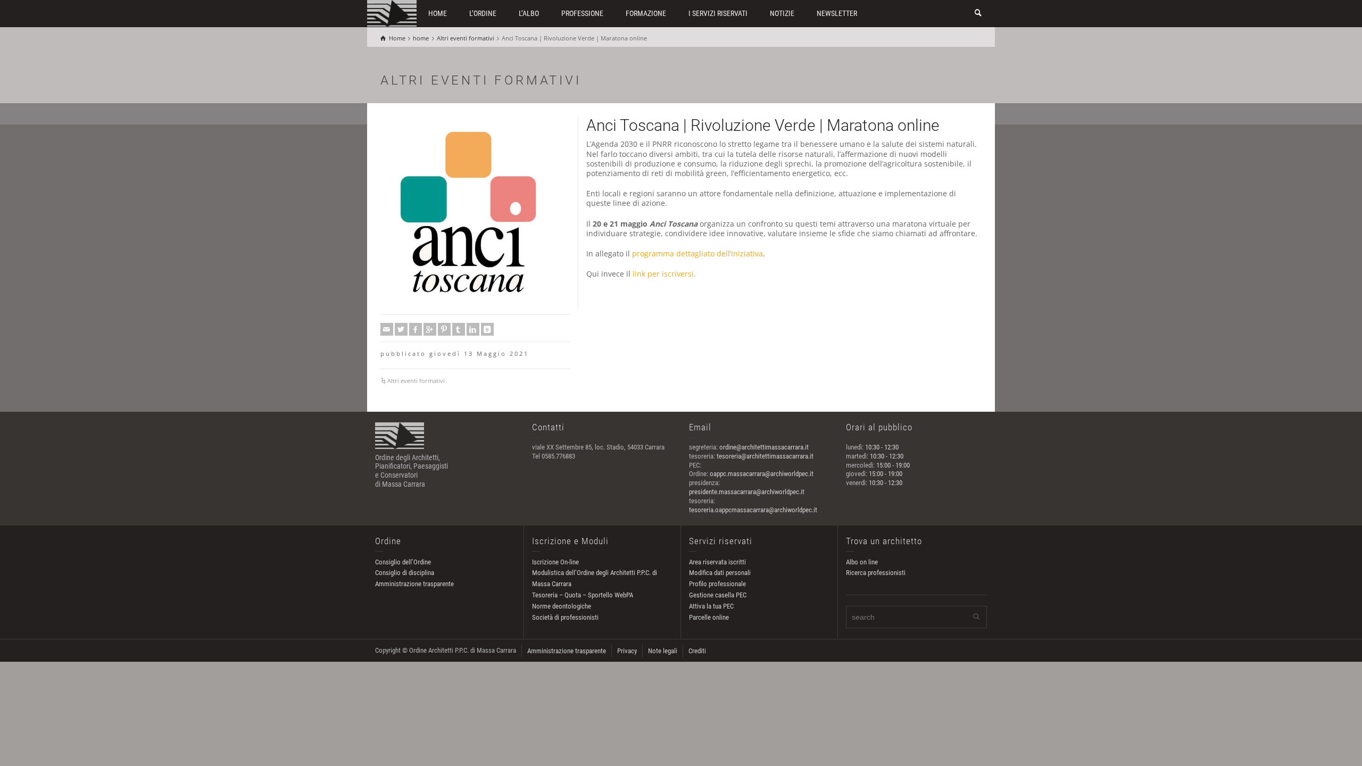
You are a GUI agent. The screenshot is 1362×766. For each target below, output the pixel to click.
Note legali (662, 651)
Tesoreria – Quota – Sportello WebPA (582, 595)
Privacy (627, 651)
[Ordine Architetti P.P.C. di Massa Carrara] (392, 12)
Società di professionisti (565, 617)
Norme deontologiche (561, 606)
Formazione (646, 13)
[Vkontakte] (487, 329)
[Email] (386, 329)
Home (437, 13)
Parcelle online (709, 617)
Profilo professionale (717, 584)
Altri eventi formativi (416, 381)
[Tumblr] (458, 329)
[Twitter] (401, 329)
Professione (582, 13)
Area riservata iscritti (717, 562)
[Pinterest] (444, 329)
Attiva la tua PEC (711, 606)
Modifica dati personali (720, 573)
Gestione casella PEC (717, 595)
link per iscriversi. (664, 274)
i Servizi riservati (718, 13)
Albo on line (862, 562)
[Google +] (429, 329)
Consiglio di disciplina (404, 573)
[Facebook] (415, 329)
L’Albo (529, 13)
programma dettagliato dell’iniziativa (697, 253)
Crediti (697, 651)
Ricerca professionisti (876, 573)
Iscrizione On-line (555, 562)
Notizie (782, 13)
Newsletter (837, 13)
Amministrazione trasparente (414, 584)
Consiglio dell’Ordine (403, 562)
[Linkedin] (473, 329)
